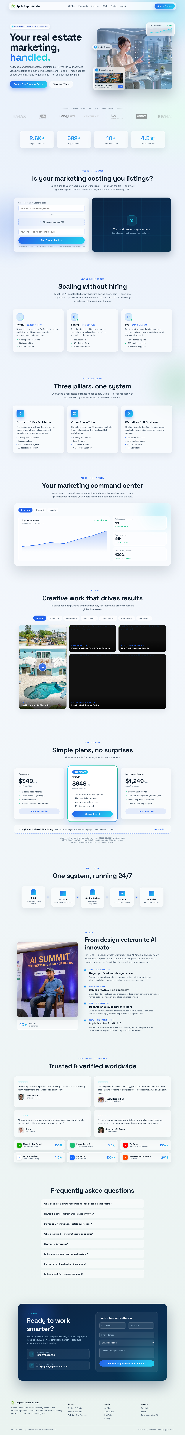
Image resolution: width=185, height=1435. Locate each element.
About (123, 6)
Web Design (71, 618)
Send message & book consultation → (127, 1363)
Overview (25, 510)
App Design (144, 618)
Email (143, 1412)
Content (40, 510)
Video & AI (54, 618)
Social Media (89, 618)
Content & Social (75, 1408)
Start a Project (165, 6)
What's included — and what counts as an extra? (92, 1233)
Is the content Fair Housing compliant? (92, 1274)
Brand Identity (108, 618)
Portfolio (108, 1415)
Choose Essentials (39, 811)
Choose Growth (92, 814)
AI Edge (71, 6)
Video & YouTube (75, 1412)
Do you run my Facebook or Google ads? (92, 1264)
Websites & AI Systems (77, 1415)
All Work (39, 618)
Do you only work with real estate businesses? (92, 1223)
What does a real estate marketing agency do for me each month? (92, 1203)
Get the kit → (160, 829)
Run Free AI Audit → (51, 240)
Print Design (126, 618)
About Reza (109, 1412)
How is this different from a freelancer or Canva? (92, 1213)
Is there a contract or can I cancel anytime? (92, 1253)
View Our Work (61, 84)
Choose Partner (146, 811)
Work (105, 6)
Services (95, 6)
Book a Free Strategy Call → (28, 84)
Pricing (114, 6)
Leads (53, 510)
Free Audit (83, 6)
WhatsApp (145, 1408)
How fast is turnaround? (92, 1243)
